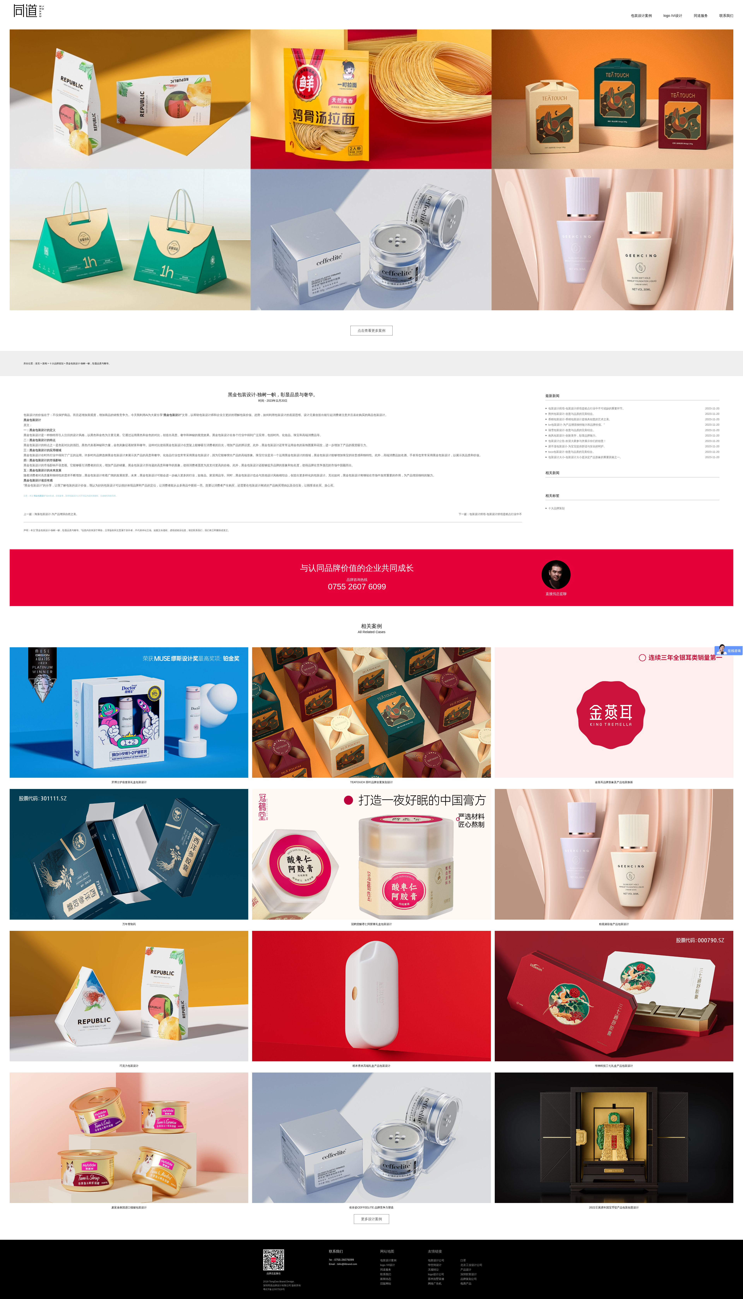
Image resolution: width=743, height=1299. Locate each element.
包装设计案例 (641, 16)
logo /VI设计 (672, 16)
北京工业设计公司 (471, 1264)
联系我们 (726, 16)
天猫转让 (433, 1269)
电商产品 (466, 1283)
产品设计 (466, 1269)
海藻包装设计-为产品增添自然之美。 (56, 514)
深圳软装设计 (469, 1274)
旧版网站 (385, 1283)
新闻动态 (385, 1278)
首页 (37, 363)
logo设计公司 (436, 1274)
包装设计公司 (75, 496)
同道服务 (701, 16)
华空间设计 (435, 1264)
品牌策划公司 (469, 1278)
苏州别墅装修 (436, 1278)
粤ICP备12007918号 (274, 1289)
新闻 (44, 363)
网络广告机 (435, 1283)
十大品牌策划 (56, 363)
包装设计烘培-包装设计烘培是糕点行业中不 (495, 514)
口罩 (463, 1260)
